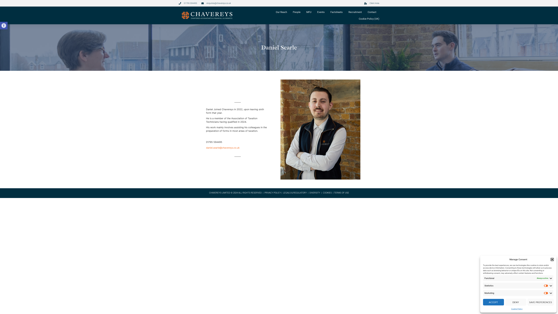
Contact (372, 12)
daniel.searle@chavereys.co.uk (223, 147)
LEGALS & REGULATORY (295, 192)
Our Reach (281, 12)
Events (321, 12)
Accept (493, 302)
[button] (4, 25)
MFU (308, 12)
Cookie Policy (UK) (369, 18)
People (297, 12)
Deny (516, 302)
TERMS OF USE (341, 192)
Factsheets (336, 12)
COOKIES (327, 192)
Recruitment (355, 12)
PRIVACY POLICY (272, 192)
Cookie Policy (517, 309)
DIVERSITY (315, 192)
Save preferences (540, 302)
